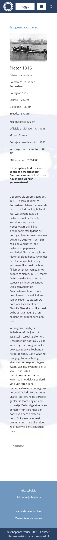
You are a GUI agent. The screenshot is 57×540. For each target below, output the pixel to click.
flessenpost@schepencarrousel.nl (28, 536)
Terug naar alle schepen (24, 27)
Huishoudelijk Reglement (28, 497)
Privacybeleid (28, 490)
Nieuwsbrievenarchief (28, 511)
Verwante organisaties (28, 518)
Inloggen (25, 6)
